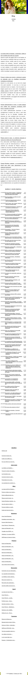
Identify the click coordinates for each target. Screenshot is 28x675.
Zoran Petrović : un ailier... (7, 597)
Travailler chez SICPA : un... (8, 531)
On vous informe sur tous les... (8, 461)
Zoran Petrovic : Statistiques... (8, 606)
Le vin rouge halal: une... (7, 637)
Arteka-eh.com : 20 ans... (7, 612)
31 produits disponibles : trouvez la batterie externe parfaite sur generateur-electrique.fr (13, 314)
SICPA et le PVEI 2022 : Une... (8, 628)
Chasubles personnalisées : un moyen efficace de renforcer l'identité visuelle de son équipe (14, 302)
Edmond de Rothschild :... (7, 552)
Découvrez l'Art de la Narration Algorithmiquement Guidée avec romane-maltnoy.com (12, 210)
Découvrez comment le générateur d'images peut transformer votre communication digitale (12, 310)
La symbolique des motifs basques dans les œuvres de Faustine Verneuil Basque (13, 342)
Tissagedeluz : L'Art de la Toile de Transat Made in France (12, 230)
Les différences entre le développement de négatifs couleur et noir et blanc (14, 267)
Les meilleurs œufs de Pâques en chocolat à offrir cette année (12, 387)
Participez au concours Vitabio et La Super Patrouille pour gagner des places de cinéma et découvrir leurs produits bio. (13, 366)
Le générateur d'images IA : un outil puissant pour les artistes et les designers (13, 353)
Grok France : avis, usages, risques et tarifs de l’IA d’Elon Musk (14, 204)
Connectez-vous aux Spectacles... (9, 570)
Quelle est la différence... (7, 458)
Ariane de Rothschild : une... (8, 528)
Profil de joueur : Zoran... (7, 601)
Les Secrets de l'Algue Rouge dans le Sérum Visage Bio (13, 260)
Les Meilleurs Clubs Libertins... (8, 576)
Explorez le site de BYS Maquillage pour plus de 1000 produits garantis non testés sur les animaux (13, 298)
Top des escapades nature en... (8, 631)
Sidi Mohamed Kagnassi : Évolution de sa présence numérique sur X (14, 207)
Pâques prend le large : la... (8, 498)
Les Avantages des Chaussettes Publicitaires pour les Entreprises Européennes (12, 226)
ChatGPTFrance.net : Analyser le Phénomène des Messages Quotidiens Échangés (13, 221)
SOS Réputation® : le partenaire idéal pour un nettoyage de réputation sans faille (13, 322)
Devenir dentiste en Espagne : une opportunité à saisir (12, 280)
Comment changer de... (7, 455)
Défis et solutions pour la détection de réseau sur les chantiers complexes (13, 251)
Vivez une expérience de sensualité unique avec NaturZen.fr (12, 331)
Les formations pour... (6, 473)
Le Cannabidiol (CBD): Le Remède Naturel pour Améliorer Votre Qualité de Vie (13, 383)
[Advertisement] (14, 36)
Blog (13, 20)
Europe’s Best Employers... (7, 522)
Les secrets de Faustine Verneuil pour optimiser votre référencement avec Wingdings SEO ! (13, 345)
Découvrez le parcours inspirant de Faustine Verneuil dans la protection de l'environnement (13, 338)
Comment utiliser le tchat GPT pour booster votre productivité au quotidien (13, 284)
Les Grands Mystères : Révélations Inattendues (12, 257)
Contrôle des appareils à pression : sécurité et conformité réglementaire (13, 244)
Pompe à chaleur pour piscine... (8, 492)
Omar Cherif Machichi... (7, 516)
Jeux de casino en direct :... (8, 504)
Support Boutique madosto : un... (9, 501)
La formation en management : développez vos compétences (11, 379)
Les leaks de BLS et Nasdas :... (8, 489)
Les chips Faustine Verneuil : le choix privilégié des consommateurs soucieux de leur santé (13, 318)
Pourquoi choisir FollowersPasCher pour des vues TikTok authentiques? (13, 218)
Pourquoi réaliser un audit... (8, 507)
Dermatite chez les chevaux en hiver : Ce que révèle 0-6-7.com (13, 241)
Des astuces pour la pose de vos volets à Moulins (13, 287)
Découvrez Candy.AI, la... (7, 579)
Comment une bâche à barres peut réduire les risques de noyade (13, 264)
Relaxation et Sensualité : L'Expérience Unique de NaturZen (13, 247)
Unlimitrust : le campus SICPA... (8, 534)
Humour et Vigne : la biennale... (8, 625)
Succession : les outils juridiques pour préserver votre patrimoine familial (13, 393)
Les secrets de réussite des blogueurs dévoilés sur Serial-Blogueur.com (13, 334)
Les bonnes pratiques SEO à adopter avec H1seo (13, 294)
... (25, 71)
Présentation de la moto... (7, 479)
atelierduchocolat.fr (15, 157)
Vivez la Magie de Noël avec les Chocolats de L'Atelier (12, 270)
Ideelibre (14, 19)
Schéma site (4, 450)
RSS (21, 673)
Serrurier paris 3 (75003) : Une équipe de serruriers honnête (13, 397)
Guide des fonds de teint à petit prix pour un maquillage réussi (13, 201)
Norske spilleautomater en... (8, 495)
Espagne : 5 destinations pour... (8, 640)
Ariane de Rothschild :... (7, 549)
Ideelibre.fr (11, 673)
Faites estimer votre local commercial (13, 403)
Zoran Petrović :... (5, 595)
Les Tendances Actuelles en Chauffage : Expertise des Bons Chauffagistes (13, 215)
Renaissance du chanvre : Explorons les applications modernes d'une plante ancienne (13, 400)
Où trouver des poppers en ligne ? (12, 407)
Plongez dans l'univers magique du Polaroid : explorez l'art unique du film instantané (13, 375)
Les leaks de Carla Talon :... (8, 591)
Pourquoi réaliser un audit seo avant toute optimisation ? (13, 197)
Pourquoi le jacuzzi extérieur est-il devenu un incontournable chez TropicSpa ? (12, 290)
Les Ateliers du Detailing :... (7, 467)
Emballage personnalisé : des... (8, 519)
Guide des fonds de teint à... (8, 510)
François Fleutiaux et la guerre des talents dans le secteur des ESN (12, 254)
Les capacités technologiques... (8, 573)
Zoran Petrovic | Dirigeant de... (8, 525)
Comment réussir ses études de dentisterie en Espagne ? (12, 390)
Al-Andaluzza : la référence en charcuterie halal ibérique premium (12, 349)
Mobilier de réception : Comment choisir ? (13, 411)
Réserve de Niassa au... (7, 619)
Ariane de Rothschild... (6, 543)
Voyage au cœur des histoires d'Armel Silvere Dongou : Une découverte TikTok (13, 237)
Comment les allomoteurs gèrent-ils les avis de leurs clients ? (13, 306)
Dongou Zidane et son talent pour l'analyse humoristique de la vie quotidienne (12, 233)
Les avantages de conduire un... (9, 482)
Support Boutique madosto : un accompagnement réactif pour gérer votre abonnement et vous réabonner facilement (13, 165)
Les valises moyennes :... (7, 634)
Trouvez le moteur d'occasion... (8, 470)
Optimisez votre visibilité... (7, 610)
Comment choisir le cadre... (8, 476)
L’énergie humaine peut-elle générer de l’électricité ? (14, 414)
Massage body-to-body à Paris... (9, 622)
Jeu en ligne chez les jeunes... (8, 564)
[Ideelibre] (14, 7)
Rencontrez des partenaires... (8, 582)
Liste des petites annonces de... (8, 585)
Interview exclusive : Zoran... (8, 603)
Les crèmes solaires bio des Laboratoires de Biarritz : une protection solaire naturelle (14, 361)
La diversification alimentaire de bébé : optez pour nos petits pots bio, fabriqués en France (13, 371)
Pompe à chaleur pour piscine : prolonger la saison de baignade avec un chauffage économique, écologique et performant (13, 79)
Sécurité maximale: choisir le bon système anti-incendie (12, 277)
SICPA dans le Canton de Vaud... (9, 537)
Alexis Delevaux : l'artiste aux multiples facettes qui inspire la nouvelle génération (14, 357)
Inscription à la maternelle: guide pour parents (13, 274)
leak (12, 57)
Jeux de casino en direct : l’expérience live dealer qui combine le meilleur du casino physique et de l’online (13, 193)
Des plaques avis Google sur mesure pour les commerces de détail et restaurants (13, 327)
